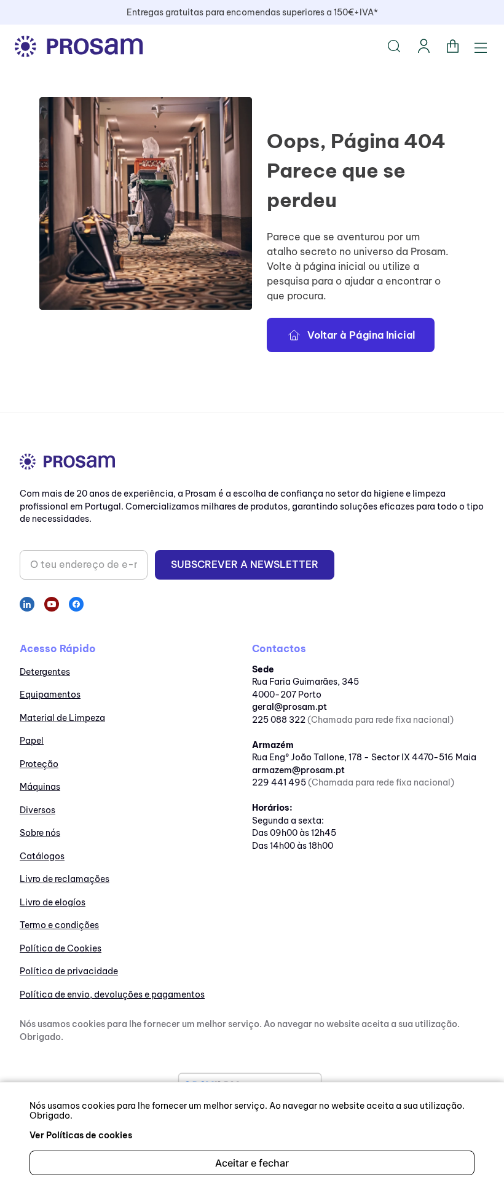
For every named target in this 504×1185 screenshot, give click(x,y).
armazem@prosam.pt (298, 770)
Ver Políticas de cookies (81, 1135)
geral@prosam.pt (289, 706)
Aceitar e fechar (252, 1163)
